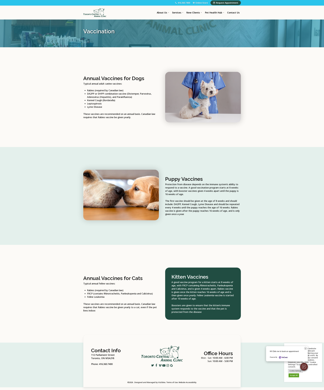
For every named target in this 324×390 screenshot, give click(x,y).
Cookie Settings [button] (295, 371)
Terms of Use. (172, 382)
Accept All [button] (294, 375)
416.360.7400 (106, 364)
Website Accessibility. (188, 382)
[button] (304, 366)
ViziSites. (162, 382)
